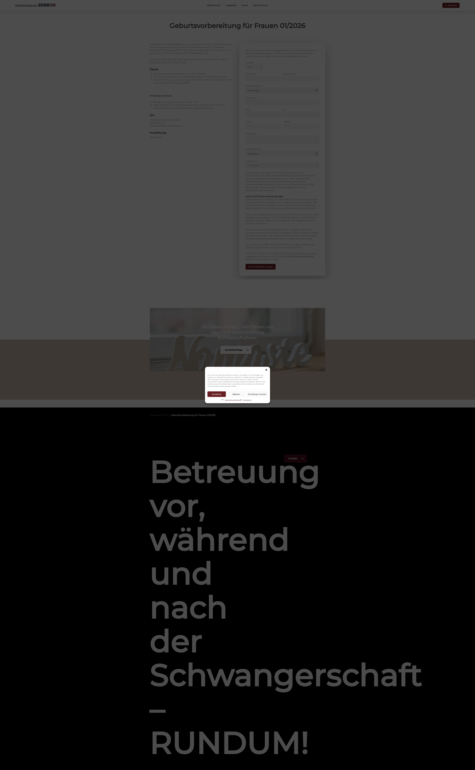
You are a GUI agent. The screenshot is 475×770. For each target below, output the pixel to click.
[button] (266, 370)
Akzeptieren (216, 394)
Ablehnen (236, 394)
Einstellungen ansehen (257, 394)
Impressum (247, 400)
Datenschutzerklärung (233, 400)
